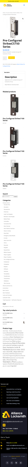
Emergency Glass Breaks (9, 235)
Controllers (6, 221)
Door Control (6, 290)
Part (7, 356)
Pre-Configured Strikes (9, 259)
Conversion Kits (7, 223)
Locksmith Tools (6, 297)
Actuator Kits (7, 204)
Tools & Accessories (14, 364)
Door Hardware (6, 293)
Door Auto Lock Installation (13, 400)
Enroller (5, 238)
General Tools (13, 339)
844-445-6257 (16, 1)
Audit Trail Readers (8, 214)
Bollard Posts (7, 219)
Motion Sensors (7, 252)
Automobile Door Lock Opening (13, 389)
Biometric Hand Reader (9, 216)
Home (4, 12)
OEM (18, 352)
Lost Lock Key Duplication (12, 398)
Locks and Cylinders (7, 295)
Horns (5, 243)
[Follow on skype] (16, 462)
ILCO (4, 341)
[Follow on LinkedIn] (20, 462)
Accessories (11, 333)
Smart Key (13, 360)
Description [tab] (7, 72)
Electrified (6, 233)
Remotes (6, 357)
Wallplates (6, 281)
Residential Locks (13, 358)
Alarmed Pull (7, 209)
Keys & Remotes (18, 343)
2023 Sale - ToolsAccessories (10, 331)
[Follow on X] (11, 462)
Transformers (7, 276)
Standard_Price (9, 361)
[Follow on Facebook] (7, 462)
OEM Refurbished (14, 354)
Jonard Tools (9, 341)
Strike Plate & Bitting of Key (13, 403)
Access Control (9, 12)
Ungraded (13, 366)
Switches (6, 271)
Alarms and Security (7, 285)
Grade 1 (20, 339)
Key (13, 341)
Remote (23, 356)
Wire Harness (7, 283)
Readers (6, 266)
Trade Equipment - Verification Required (12, 300)
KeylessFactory (7, 343)
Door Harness (7, 226)
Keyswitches (7, 250)
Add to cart (11, 57)
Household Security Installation (13, 395)
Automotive (5, 288)
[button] (23, 19)
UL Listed (7, 366)
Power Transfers (7, 257)
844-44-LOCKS (8, 431)
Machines (14, 349)
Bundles (15, 335)
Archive (4, 335)
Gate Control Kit (7, 240)
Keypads (6, 247)
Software (6, 269)
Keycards (6, 245)
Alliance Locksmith (15, 456)
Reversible (21, 358)
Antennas (6, 212)
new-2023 (6, 351)
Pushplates (6, 264)
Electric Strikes (16, 12)
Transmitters (7, 278)
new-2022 (21, 349)
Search (15, 196)
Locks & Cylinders (11, 345)
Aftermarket (19, 333)
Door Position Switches (9, 228)
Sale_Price (6, 360)
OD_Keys (13, 351)
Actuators (6, 207)
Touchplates (6, 274)
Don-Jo (8, 337)
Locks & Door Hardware (13, 346)
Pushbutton (6, 262)
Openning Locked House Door (13, 392)
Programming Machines (14, 356)
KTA (4, 345)
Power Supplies (7, 254)
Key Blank (18, 341)
